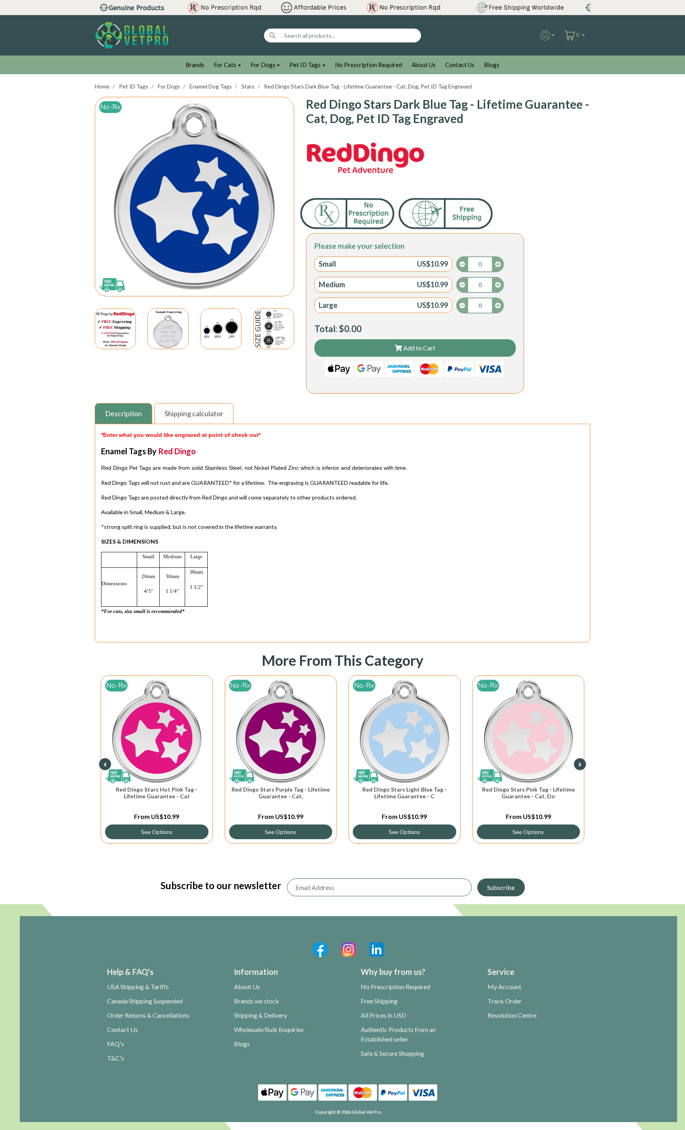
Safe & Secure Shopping (392, 1053)
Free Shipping (379, 1001)
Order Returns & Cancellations (148, 1015)
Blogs (491, 64)
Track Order (505, 1001)
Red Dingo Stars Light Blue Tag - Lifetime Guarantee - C (404, 792)
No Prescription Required (368, 64)
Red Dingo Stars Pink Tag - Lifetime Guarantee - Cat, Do (528, 792)
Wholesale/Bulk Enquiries (269, 1029)
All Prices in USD (383, 1015)
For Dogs (263, 64)
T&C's (115, 1058)
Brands (195, 64)
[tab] (124, 413)
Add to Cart (418, 348)
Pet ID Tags (305, 64)
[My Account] (547, 35)
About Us (423, 64)
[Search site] (272, 35)
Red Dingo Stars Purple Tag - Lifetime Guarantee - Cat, (281, 792)
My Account (504, 986)
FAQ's (115, 1043)
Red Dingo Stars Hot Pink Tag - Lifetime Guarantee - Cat (156, 792)
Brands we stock (256, 1001)
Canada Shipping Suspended (145, 1001)
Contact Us (460, 64)
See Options (156, 831)
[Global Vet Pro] (132, 34)
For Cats (225, 64)
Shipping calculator (194, 413)
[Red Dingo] (365, 158)
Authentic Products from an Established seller (398, 1034)
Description (123, 413)
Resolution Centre (512, 1015)
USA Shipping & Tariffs (138, 986)
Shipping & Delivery (260, 1015)
